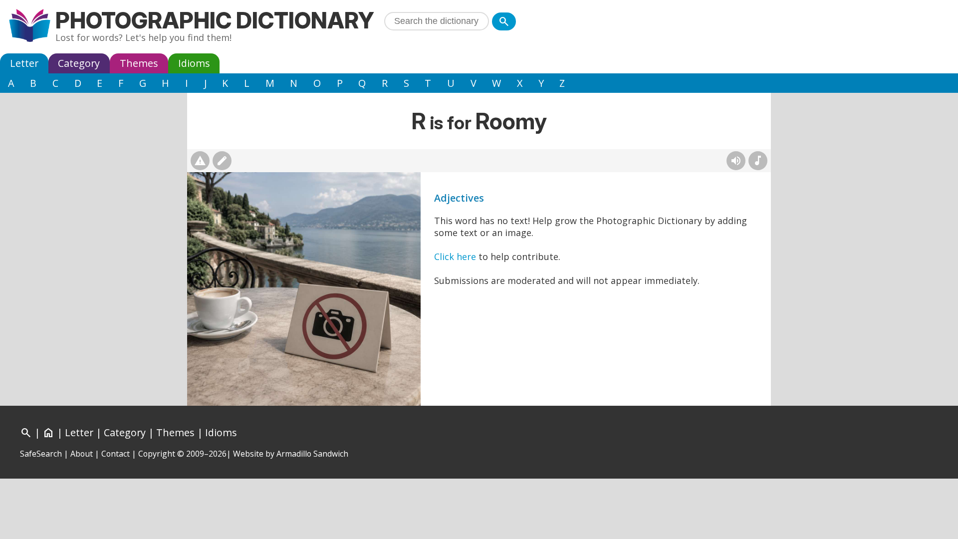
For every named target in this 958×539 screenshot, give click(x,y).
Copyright (156, 453)
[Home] (29, 26)
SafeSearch (41, 453)
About (81, 453)
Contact (115, 453)
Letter (24, 63)
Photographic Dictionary (214, 20)
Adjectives (459, 198)
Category (79, 63)
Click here (455, 257)
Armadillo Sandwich (312, 453)
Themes (139, 63)
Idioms (194, 63)
